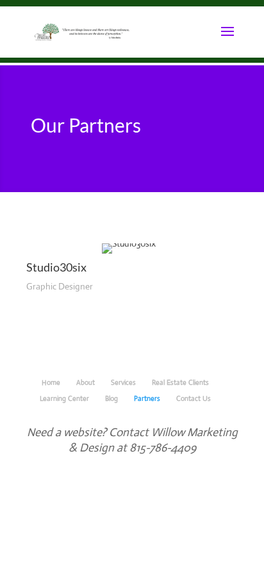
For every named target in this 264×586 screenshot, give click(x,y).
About (85, 382)
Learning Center (64, 398)
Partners (147, 398)
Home (51, 382)
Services (123, 382)
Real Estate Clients (180, 382)
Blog (111, 398)
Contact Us (193, 398)
